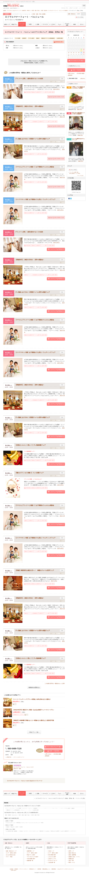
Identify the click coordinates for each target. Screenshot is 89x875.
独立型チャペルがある (44, 831)
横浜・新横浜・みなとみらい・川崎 (13, 815)
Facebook (69, 198)
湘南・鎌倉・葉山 (25, 815)
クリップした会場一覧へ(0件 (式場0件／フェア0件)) (74, 173)
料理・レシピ (72, 862)
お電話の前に (9, 757)
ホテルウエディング (10, 822)
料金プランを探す (31, 854)
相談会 (37, 38)
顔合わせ (74, 853)
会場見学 (24, 38)
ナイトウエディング (34, 831)
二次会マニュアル (52, 858)
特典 (74, 24)
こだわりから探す (52, 856)
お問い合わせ (48, 754)
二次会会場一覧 (51, 862)
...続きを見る (56, 89)
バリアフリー (73, 831)
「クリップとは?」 (80, 175)
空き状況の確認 (57, 754)
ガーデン (26, 831)
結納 (70, 853)
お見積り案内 (60, 38)
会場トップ (7, 24)
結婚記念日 (71, 858)
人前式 (16, 826)
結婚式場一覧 (30, 860)
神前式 (7, 826)
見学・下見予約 (54, 751)
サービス (45, 24)
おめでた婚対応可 (65, 831)
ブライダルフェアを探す (32, 856)
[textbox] (73, 5)
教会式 (12, 826)
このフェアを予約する (57, 249)
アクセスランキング (52, 860)
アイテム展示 (31, 38)
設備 (38, 24)
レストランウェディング (34, 822)
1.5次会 (21, 831)
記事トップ (71, 851)
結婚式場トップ (30, 851)
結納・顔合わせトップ (11, 851)
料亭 (42, 822)
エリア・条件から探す (11, 853)
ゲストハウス (25, 822)
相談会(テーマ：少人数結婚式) (48, 38)
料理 (30, 24)
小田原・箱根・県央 (36, 14)
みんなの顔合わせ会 (10, 854)
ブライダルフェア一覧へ (54, 747)
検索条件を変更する (34, 687)
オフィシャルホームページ (19, 757)
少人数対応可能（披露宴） (12, 831)
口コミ (82, 24)
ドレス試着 (17, 38)
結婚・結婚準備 (72, 854)
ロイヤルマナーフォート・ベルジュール (24, 17)
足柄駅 (43, 14)
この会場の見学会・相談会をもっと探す (55, 683)
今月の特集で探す (31, 858)
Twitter (71, 198)
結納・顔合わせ (71, 13)
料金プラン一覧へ (34, 732)
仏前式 (21, 826)
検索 (84, 5)
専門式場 (18, 822)
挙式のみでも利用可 (55, 831)
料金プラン (14, 24)
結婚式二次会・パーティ (74, 856)
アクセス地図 (67, 24)
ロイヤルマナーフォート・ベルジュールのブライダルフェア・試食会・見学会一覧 (60, 798)
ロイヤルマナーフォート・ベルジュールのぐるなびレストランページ (24, 780)
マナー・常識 (9, 856)
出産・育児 (71, 860)
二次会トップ (51, 851)
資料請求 (47, 756)
